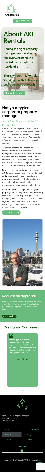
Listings (29, 435)
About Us (8, 435)
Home (7, 430)
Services (8, 440)
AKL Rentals (12, 14)
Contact (29, 440)
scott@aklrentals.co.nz (11, 418)
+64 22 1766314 (8, 421)
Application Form (32, 430)
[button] (40, 6)
